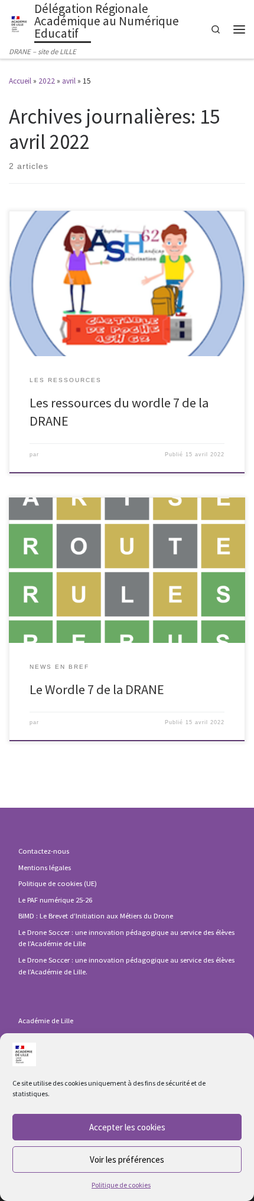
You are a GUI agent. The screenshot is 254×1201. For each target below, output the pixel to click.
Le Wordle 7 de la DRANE (97, 689)
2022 (46, 81)
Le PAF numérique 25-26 (55, 899)
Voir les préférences (127, 1159)
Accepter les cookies (127, 1127)
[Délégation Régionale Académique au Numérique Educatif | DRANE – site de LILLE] (19, 23)
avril (69, 81)
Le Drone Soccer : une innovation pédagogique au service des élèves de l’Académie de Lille (126, 938)
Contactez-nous (43, 851)
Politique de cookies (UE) (57, 883)
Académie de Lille (45, 1020)
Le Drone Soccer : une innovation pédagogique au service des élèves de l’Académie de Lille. (126, 966)
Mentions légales (44, 867)
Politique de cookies (121, 1184)
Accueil (20, 81)
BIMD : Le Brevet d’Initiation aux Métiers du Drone (95, 915)
